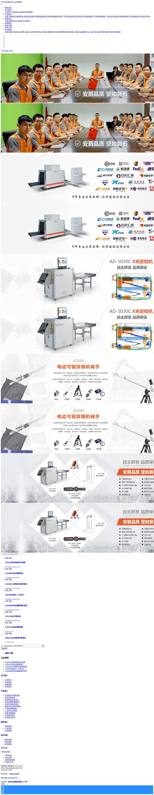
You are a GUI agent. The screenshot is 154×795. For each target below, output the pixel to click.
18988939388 (5, 752)
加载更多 (4, 648)
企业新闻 (8, 731)
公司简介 (8, 680)
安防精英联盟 (14, 774)
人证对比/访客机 (11, 711)
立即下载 (8, 558)
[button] (4, 50)
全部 (6, 16)
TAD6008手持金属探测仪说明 (16, 671)
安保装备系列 (10, 715)
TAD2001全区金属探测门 (14, 664)
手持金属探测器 (11, 708)
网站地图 (8, 740)
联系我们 (8, 686)
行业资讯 (8, 728)
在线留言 (8, 682)
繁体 (3, 784)
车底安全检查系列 (11, 704)
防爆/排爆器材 (10, 713)
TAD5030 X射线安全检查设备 (16, 666)
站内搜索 (8, 744)
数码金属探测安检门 (12, 702)
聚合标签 (8, 742)
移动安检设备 (10, 697)
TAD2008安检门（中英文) (14, 669)
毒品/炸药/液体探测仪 (13, 706)
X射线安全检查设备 (12, 695)
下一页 (13, 646)
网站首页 (8, 8)
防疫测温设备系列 (11, 700)
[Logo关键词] (77, 2)
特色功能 (4, 735)
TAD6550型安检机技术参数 (15, 662)
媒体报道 (8, 726)
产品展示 (4, 691)
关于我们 (4, 675)
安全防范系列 (10, 717)
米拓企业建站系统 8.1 (16, 782)
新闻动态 (4, 722)
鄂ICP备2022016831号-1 (9, 778)
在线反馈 (8, 684)
